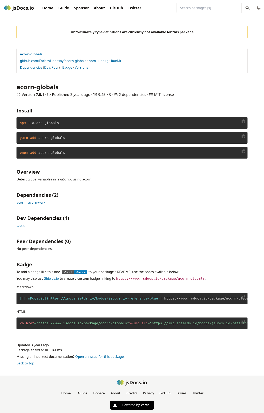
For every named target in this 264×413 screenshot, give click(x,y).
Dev (47, 67)
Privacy (148, 393)
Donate (99, 393)
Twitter (134, 7)
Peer (55, 67)
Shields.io (51, 278)
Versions (81, 67)
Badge (67, 67)
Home (47, 7)
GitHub (116, 7)
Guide (63, 7)
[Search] (247, 8)
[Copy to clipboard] (243, 121)
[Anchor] (34, 110)
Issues (181, 393)
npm (92, 60)
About (99, 7)
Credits (132, 393)
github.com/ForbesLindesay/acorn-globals (53, 60)
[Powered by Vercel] (132, 405)
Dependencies (31, 67)
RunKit (116, 60)
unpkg (103, 60)
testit (20, 225)
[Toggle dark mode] (258, 8)
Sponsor (81, 7)
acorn (21, 202)
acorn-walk (36, 202)
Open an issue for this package (99, 356)
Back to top (25, 363)
